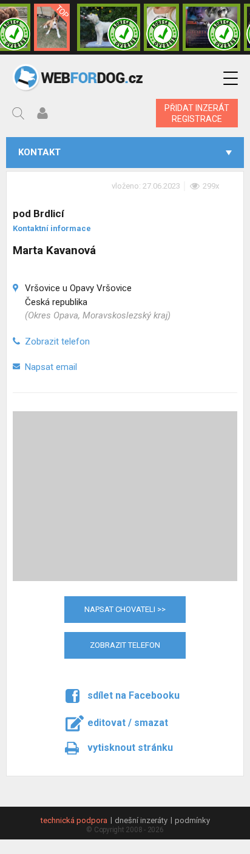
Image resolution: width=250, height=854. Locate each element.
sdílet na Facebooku (133, 695)
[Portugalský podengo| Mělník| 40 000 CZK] (52, 27)
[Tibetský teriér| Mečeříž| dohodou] (161, 27)
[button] (230, 78)
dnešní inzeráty (141, 820)
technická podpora (74, 820)
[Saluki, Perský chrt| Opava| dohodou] (108, 27)
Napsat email (51, 366)
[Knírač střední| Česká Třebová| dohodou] (211, 27)
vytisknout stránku (130, 747)
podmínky (192, 820)
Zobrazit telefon (57, 341)
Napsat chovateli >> (125, 609)
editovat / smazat (127, 722)
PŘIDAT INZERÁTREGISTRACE (196, 113)
